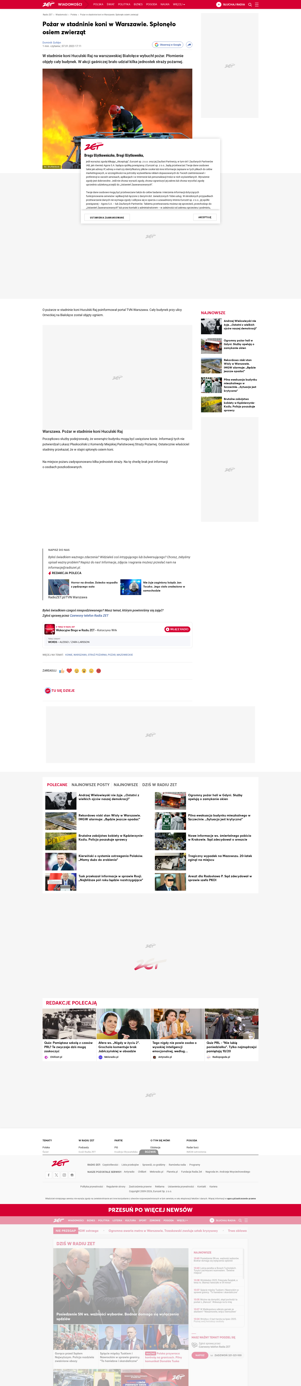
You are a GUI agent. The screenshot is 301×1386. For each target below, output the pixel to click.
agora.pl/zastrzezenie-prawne (241, 1199)
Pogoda (151, 4)
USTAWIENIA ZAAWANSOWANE (107, 217)
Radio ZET (47, 15)
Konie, (69, 655)
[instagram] (64, 1175)
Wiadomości (70, 4)
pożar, (112, 655)
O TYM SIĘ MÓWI (160, 1140)
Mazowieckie (125, 655)
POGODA (192, 1140)
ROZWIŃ (150, 1152)
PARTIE (118, 1140)
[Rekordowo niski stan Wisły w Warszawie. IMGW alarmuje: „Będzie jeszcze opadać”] (211, 366)
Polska (98, 4)
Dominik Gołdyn (52, 43)
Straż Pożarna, (97, 655)
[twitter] (56, 1175)
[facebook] (48, 1175)
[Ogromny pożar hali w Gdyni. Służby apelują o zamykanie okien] (211, 346)
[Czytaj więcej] (58, 587)
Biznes (138, 4)
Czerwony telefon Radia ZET (89, 616)
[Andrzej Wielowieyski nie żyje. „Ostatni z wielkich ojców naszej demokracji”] (211, 327)
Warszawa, (80, 655)
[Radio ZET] (49, 4)
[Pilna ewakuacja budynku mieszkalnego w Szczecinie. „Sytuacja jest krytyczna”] (211, 385)
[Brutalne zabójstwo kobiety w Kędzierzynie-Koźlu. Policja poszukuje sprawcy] (211, 405)
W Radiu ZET (86, 1140)
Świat (111, 4)
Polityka (124, 4)
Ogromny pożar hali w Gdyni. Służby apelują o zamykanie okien (239, 344)
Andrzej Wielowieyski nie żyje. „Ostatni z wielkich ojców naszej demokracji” (240, 325)
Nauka (165, 4)
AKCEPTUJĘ (204, 217)
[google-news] (72, 1175)
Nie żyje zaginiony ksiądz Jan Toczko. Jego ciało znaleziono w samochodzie (164, 586)
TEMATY (47, 1140)
